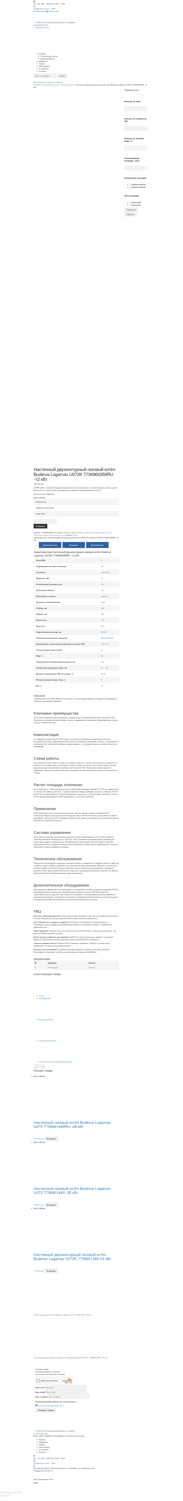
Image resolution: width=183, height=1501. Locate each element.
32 (102, 685)
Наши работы (44, 66)
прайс (75, 535)
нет (102, 590)
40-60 (103, 674)
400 (102, 614)
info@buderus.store (41, 8)
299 (102, 608)
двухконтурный (107, 638)
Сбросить (130, 214)
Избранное (43, 61)
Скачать (91, 967)
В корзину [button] (51, 1138)
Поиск (62, 76)
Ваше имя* (40, 1387)
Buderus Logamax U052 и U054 (76, 532)
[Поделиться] (13, 1492)
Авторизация (40, 11)
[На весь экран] (7, 1492)
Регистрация (54, 11)
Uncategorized (44, 998)
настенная (105, 572)
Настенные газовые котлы (100, 532)
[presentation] (36, 1066)
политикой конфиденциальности (50, 1405)
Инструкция (53, 967)
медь (103, 602)
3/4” (102, 566)
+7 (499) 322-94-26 (42, 22)
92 (102, 656)
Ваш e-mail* (40, 1392)
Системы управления (47, 1040)
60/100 (103, 632)
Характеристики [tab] (50, 545)
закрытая (104, 596)
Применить (131, 209)
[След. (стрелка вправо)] (7, 1496)
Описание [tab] (73, 545)
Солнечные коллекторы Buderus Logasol (55, 1062)
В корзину (40, 526)
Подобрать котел (42, 27)
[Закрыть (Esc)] (18, 1492)
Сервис (42, 63)
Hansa (41, 996)
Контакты (42, 71)
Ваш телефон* (41, 1397)
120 (102, 584)
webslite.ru (48, 1470)
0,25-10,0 (105, 644)
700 (102, 620)
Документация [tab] (97, 545)
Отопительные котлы (49, 56)
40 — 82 (104, 668)
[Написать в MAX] (91, 1499)
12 (102, 578)
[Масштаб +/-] (2, 1492)
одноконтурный (139, 187)
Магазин (42, 53)
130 (102, 662)
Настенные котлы (68, 84)
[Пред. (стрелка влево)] (2, 1496)
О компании (44, 68)
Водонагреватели (48, 58)
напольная (136, 202)
